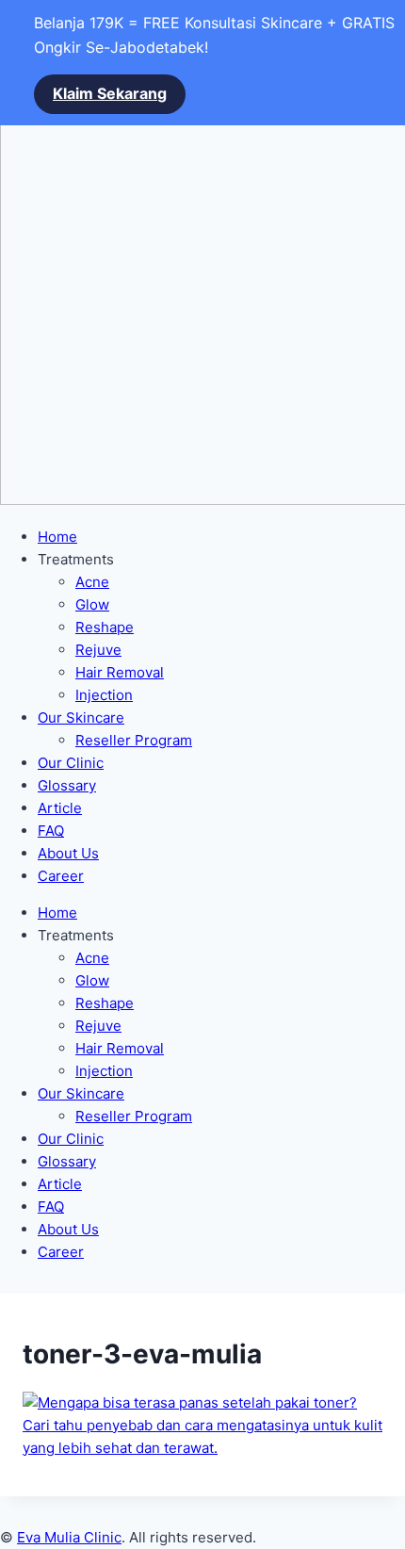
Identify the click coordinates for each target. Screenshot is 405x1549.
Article (60, 808)
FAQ (51, 831)
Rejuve (98, 650)
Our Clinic (71, 763)
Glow (92, 604)
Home (57, 537)
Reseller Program (133, 740)
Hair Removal (119, 672)
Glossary (67, 785)
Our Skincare (81, 717)
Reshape (104, 627)
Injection (104, 695)
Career (61, 876)
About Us (68, 853)
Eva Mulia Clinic (69, 1537)
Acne (92, 582)
